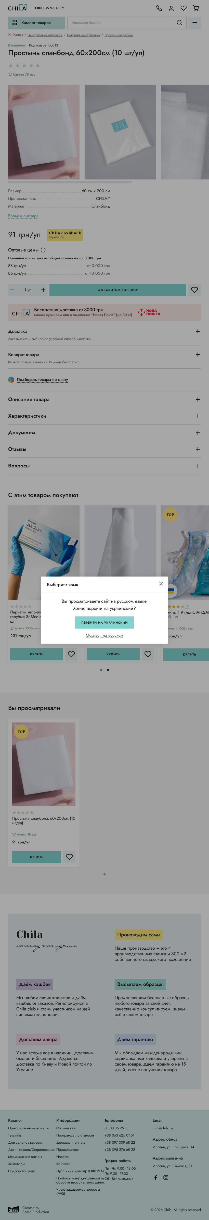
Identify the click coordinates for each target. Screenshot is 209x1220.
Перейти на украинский (104, 622)
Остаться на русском (104, 635)
